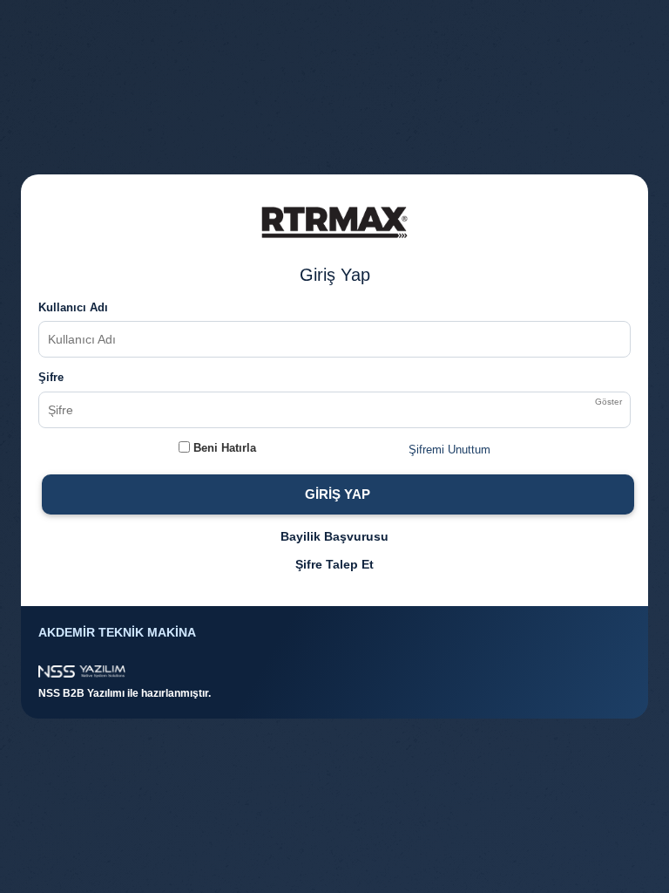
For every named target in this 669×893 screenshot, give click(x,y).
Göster (608, 401)
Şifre (51, 377)
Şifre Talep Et (334, 564)
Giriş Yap (337, 494)
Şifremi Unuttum (449, 449)
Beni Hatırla (223, 447)
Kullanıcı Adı (73, 307)
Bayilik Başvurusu (334, 536)
